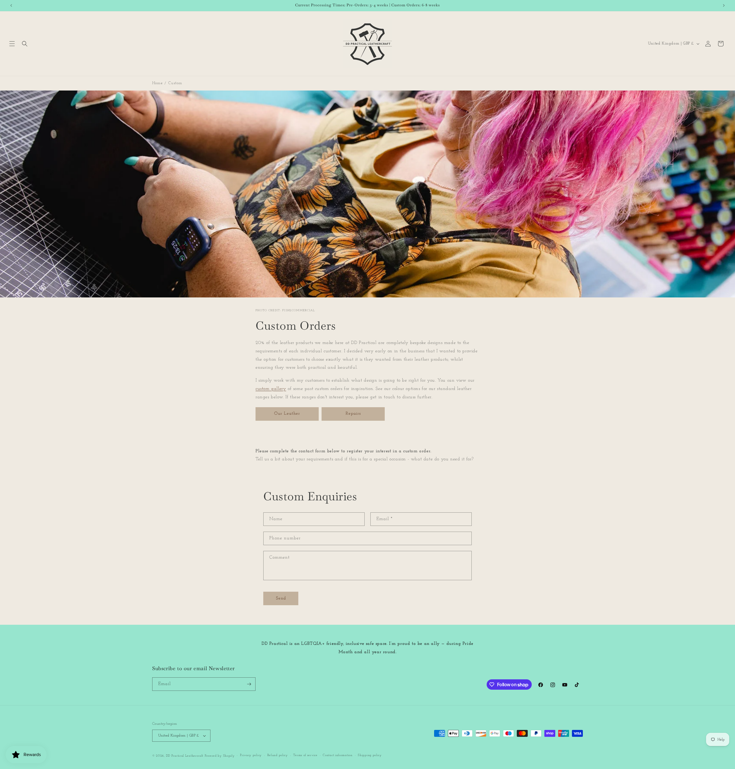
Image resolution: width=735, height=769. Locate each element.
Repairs (353, 414)
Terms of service (305, 755)
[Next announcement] (723, 5)
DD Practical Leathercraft (185, 756)
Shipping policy (370, 755)
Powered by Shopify (220, 756)
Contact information (337, 755)
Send (281, 598)
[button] (12, 43)
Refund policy (277, 755)
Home (157, 83)
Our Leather (287, 414)
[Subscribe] (249, 684)
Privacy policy (251, 755)
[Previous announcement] (11, 5)
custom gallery (271, 389)
